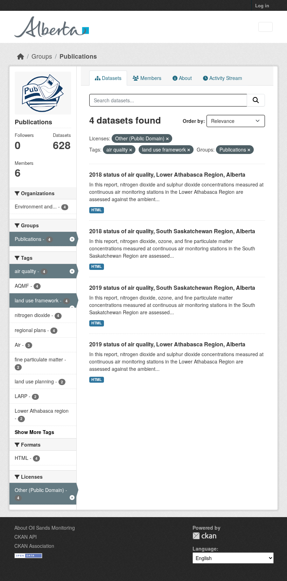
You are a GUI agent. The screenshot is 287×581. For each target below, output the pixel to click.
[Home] (20, 56)
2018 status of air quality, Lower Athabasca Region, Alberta (167, 174)
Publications (78, 56)
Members (150, 77)
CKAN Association (34, 545)
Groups (41, 56)
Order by (193, 120)
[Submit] (256, 100)
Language (204, 548)
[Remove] (167, 138)
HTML (96, 209)
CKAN (204, 535)
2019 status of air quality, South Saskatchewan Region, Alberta (172, 288)
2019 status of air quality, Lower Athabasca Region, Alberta (167, 344)
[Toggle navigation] (265, 27)
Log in (262, 5)
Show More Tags (34, 431)
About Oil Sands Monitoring (44, 527)
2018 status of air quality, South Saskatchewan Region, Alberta (172, 231)
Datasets (110, 77)
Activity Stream (225, 77)
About (184, 77)
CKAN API (25, 536)
